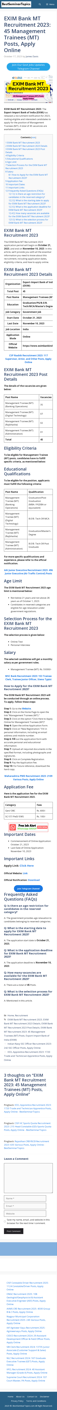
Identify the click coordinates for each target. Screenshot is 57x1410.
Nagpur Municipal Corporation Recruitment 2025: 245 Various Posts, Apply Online (26, 1320)
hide (33, 137)
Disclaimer (44, 1396)
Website (26, 708)
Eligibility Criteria (14, 155)
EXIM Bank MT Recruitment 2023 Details (26, 146)
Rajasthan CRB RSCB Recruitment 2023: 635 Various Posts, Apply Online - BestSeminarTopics (26, 1145)
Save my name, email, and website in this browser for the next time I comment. (28, 1221)
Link (25, 873)
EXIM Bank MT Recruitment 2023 (22, 142)
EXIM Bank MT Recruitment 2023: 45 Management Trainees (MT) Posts (28, 1031)
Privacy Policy (17, 1401)
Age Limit (10, 162)
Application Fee (13, 181)
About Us (20, 1396)
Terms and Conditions (36, 1401)
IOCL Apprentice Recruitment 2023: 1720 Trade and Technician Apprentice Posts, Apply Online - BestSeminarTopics (27, 1108)
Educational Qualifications (19, 158)
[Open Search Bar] (39, 4)
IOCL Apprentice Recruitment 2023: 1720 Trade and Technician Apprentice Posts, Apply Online (28, 1055)
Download (34, 880)
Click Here (27, 865)
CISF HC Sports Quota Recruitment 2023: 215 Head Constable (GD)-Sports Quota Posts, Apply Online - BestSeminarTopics (27, 1126)
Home (11, 1015)
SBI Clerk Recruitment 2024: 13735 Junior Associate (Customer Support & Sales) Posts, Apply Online (28, 1350)
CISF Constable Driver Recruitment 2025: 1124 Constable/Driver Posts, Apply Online (28, 1286)
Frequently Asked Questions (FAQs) (24, 190)
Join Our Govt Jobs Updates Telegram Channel (28, 66)
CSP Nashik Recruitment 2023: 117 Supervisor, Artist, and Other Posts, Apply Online (28, 359)
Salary (9, 171)
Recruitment (21, 1015)
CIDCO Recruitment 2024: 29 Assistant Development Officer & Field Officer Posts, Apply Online (28, 1339)
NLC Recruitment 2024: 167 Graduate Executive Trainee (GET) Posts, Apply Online (26, 1361)
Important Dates (15, 184)
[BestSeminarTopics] (16, 4)
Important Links (14, 187)
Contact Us (32, 1396)
